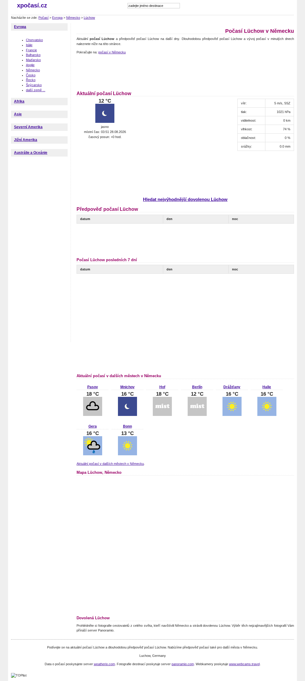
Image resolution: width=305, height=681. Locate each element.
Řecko (30, 80)
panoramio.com (183, 664)
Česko (30, 75)
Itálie (29, 45)
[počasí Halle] (266, 415)
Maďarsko (33, 60)
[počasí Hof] (162, 415)
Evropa (57, 17)
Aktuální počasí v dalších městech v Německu (110, 463)
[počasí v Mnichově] (127, 415)
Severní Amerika (28, 127)
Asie (18, 114)
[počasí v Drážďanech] (232, 415)
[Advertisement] (185, 71)
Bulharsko (33, 55)
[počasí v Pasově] (92, 415)
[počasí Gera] (92, 454)
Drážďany (231, 387)
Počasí (43, 17)
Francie (31, 50)
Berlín (197, 387)
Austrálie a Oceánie (30, 153)
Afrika (19, 101)
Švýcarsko (34, 85)
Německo (73, 17)
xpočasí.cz (32, 5)
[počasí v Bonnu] (127, 454)
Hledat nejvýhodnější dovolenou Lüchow (185, 199)
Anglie (30, 65)
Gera (92, 426)
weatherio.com (104, 664)
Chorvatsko (34, 40)
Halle (266, 387)
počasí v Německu (112, 52)
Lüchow (89, 17)
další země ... (35, 90)
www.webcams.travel (244, 664)
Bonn (127, 426)
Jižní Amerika (25, 140)
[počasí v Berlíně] (197, 415)
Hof (162, 387)
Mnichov (127, 387)
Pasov (92, 387)
